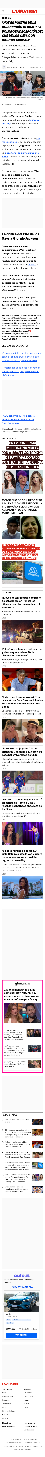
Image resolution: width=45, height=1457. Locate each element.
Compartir (8, 104)
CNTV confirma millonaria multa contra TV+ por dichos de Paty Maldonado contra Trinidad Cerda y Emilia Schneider (17, 1178)
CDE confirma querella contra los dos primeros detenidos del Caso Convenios (18, 419)
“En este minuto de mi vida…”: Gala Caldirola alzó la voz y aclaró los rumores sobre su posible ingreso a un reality (22, 855)
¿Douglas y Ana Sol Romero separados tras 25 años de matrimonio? (15, 1064)
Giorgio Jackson (24, 431)
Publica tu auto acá (22, 1287)
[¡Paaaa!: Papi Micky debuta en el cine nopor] (37, 1122)
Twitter (32, 264)
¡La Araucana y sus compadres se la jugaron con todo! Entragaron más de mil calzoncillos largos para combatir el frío (14, 1050)
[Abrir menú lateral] (4, 11)
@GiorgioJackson (19, 318)
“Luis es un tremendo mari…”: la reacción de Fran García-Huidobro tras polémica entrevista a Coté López (22, 702)
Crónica (6, 18)
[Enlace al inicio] (22, 984)
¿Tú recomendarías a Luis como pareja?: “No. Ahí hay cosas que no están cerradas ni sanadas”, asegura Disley (21, 994)
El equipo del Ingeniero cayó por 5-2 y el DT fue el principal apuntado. (22, 661)
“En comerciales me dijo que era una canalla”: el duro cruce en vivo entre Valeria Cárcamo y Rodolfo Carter (21, 356)
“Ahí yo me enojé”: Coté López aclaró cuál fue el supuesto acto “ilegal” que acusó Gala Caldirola (17, 1154)
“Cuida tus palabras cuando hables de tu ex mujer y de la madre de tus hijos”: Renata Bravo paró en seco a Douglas (13, 1035)
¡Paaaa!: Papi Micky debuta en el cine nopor (17, 1120)
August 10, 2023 (9, 339)
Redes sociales (18, 429)
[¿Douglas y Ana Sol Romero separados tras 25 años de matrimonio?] (34, 1064)
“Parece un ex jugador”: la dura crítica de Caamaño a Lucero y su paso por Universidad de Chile (22, 752)
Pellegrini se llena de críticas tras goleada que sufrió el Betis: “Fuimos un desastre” (22, 652)
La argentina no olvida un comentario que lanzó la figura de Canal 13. (21, 815)
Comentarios (21, 104)
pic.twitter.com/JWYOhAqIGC (15, 333)
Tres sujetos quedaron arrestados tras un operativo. (21, 613)
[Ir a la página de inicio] (24, 11)
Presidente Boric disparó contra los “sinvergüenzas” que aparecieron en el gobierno (21, 371)
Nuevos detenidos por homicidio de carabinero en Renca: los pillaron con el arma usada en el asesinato (21, 602)
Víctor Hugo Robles (10, 431)
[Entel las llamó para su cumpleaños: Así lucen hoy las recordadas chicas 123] (37, 1189)
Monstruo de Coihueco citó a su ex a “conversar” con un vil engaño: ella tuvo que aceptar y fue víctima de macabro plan (22, 507)
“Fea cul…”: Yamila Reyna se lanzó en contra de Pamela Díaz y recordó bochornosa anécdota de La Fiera (22, 804)
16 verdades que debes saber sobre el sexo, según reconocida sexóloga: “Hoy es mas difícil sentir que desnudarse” (18, 1133)
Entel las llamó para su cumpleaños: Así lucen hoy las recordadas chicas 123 (16, 1189)
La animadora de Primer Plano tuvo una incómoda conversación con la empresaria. (21, 712)
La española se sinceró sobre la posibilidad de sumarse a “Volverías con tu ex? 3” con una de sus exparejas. (22, 867)
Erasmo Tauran (18, 67)
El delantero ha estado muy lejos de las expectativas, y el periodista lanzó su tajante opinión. (22, 762)
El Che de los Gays (32, 429)
